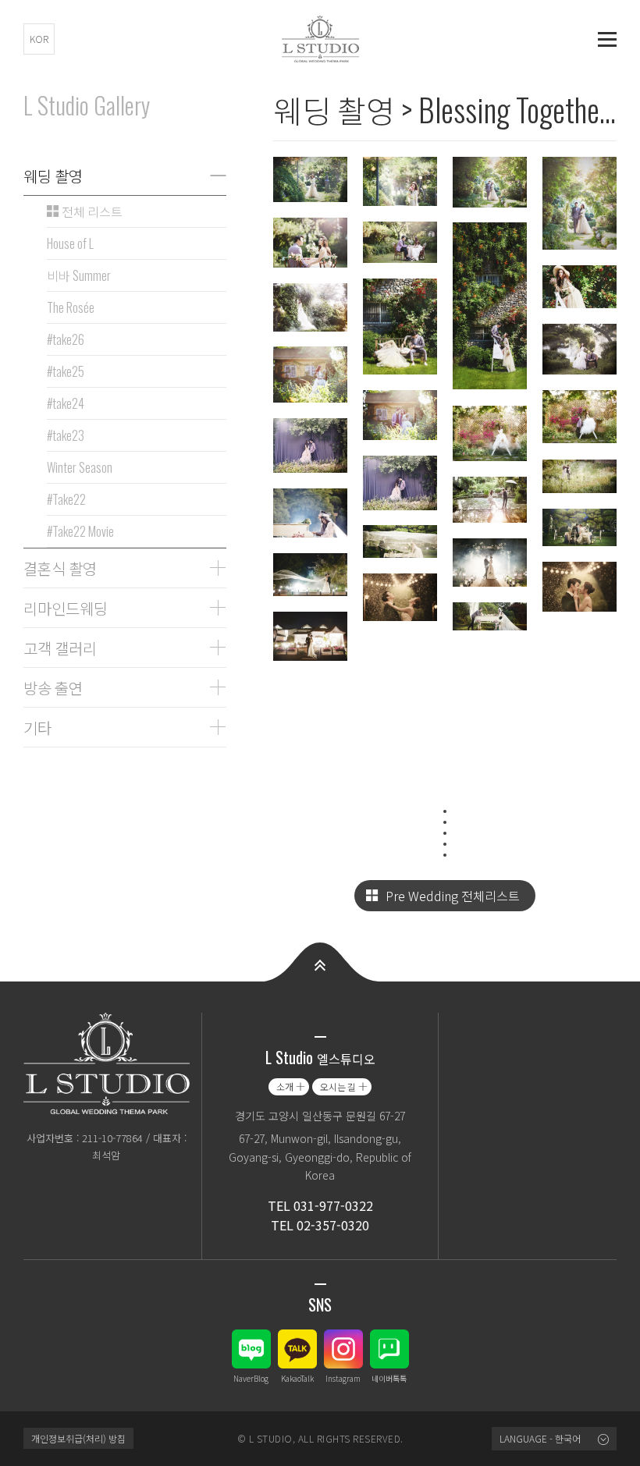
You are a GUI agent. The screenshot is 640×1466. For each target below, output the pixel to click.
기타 (37, 727)
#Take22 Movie (80, 531)
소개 (284, 1086)
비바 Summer (79, 275)
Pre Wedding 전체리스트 (453, 895)
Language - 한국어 (540, 1438)
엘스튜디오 (320, 39)
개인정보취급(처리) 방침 (78, 1438)
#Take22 (66, 499)
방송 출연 (53, 687)
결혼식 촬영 (60, 568)
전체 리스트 (91, 211)
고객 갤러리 (60, 647)
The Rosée (70, 307)
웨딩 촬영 (53, 175)
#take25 (65, 371)
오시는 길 (338, 1086)
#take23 (65, 435)
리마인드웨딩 (65, 607)
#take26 (65, 339)
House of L (70, 243)
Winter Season (79, 467)
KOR (39, 38)
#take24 (65, 403)
